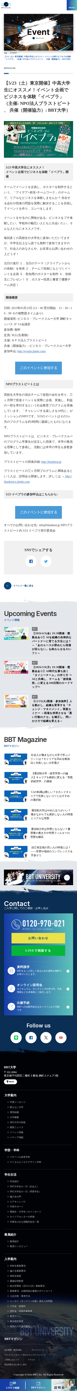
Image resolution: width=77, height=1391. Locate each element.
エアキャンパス (18, 1201)
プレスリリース (37, 1350)
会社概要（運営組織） (13, 1350)
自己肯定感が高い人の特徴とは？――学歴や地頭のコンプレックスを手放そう (52, 851)
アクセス (31, 1360)
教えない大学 (16, 1107)
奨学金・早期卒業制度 (21, 1311)
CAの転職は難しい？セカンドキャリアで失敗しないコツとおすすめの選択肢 (50, 796)
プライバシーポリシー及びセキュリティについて (24, 1355)
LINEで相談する (38, 950)
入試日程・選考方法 (20, 1296)
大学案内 (10, 1095)
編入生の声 (15, 1196)
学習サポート (16, 1206)
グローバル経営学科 (20, 1157)
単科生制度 (15, 1276)
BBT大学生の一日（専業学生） (25, 1191)
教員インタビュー (19, 1246)
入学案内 (10, 1259)
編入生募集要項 (18, 1271)
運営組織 (14, 1112)
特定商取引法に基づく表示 (15, 1365)
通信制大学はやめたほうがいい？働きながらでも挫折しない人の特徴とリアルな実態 (52, 814)
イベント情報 (16, 1132)
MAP (11, 1081)
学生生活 (10, 1174)
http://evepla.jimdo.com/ (31, 351)
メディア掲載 (16, 1137)
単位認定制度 (16, 1321)
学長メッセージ (18, 1102)
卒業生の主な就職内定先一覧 (24, 1222)
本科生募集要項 (18, 1265)
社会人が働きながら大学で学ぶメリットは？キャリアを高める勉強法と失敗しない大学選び (50, 759)
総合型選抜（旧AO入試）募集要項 (27, 1286)
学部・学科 (11, 1150)
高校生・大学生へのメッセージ (25, 1211)
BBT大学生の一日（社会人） (24, 1186)
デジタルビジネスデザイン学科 (25, 1162)
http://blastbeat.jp (51, 461)
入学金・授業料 (18, 1306)
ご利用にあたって (11, 1360)
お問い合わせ (38, 938)
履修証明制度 (16, 1281)
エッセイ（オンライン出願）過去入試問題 (31, 1301)
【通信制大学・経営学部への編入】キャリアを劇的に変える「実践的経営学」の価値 (52, 777)
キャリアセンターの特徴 (22, 1216)
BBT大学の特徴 (17, 1122)
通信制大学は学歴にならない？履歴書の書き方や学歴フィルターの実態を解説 (50, 833)
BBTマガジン (13, 1338)
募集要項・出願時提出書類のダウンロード (31, 1291)
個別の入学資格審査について (24, 1326)
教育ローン (15, 1316)
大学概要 (14, 1117)
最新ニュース (16, 1127)
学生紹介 (14, 1181)
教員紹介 (10, 1234)
